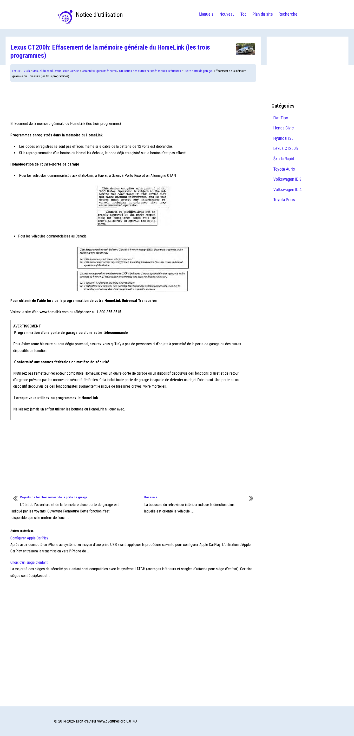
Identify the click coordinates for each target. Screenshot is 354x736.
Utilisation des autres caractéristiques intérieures (150, 71)
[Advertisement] (133, 101)
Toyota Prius (284, 199)
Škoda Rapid (283, 158)
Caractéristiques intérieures (99, 71)
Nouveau (227, 14)
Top (243, 14)
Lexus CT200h (21, 71)
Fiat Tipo (280, 117)
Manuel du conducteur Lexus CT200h (56, 71)
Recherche (288, 14)
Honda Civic (283, 127)
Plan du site (262, 14)
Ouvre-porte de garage (198, 71)
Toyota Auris (284, 169)
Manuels (206, 14)
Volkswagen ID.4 (287, 189)
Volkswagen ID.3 (287, 179)
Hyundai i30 (283, 138)
